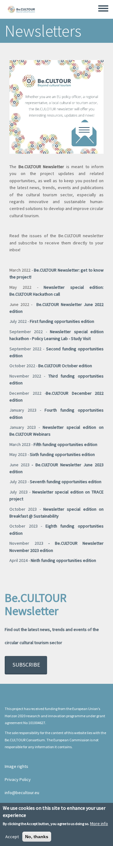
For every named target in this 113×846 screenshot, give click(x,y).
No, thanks (36, 836)
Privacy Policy (18, 779)
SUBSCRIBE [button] (26, 664)
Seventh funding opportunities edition (65, 481)
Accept (12, 836)
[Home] (21, 9)
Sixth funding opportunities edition (62, 454)
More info (99, 823)
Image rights (16, 766)
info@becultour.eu (22, 792)
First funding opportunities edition (62, 321)
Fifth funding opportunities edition (65, 444)
